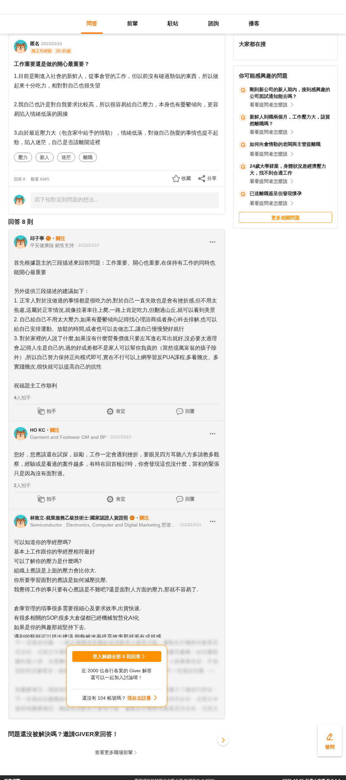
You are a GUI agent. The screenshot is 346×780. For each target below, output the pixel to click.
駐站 (173, 23)
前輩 (132, 23)
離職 (88, 157)
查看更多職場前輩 (114, 752)
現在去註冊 (139, 698)
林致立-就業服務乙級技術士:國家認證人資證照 (79, 517)
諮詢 (213, 23)
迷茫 (66, 157)
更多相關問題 (285, 217)
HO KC (37, 430)
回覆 (190, 411)
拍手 (51, 411)
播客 (254, 23)
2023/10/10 (51, 44)
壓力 (23, 157)
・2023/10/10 (86, 245)
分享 (212, 178)
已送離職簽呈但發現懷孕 (276, 193)
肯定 (120, 411)
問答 (91, 23)
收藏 (186, 178)
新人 (44, 157)
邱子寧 (37, 238)
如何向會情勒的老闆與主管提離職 (285, 144)
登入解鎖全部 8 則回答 (117, 656)
